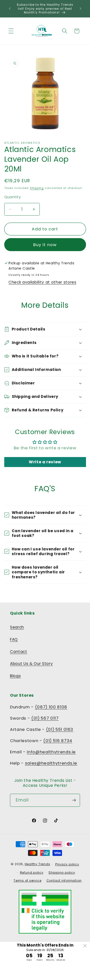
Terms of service (27, 880)
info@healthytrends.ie (51, 752)
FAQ (14, 639)
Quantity (12, 196)
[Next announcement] (80, 8)
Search (17, 627)
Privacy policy (67, 864)
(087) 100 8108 (51, 707)
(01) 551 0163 (60, 729)
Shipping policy (61, 872)
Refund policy (32, 872)
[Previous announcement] (9, 8)
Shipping (37, 188)
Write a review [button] (45, 462)
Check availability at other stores (42, 282)
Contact (18, 651)
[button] (11, 31)
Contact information (64, 880)
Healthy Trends (37, 864)
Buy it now (45, 245)
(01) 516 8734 (57, 741)
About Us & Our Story (31, 663)
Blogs (15, 675)
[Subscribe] (74, 800)
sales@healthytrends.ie (51, 763)
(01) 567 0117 (45, 718)
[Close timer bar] (85, 946)
